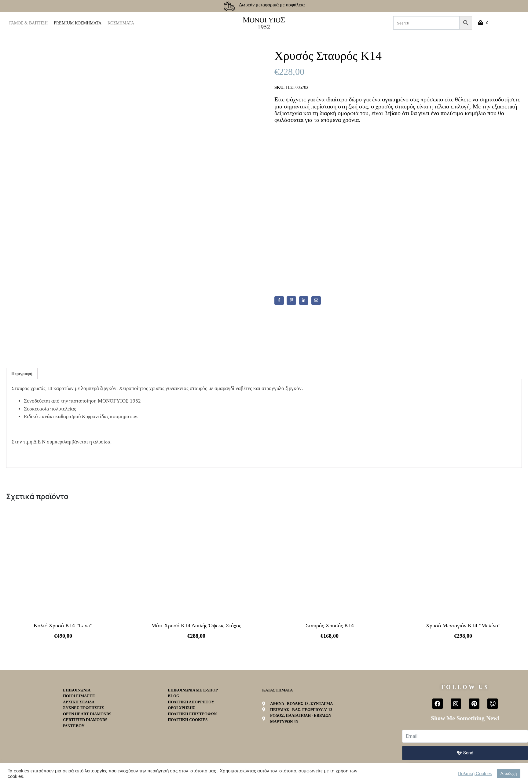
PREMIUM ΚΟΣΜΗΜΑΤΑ (77, 23)
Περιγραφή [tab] (21, 373)
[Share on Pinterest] (291, 300)
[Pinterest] (474, 703)
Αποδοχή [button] (509, 773)
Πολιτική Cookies (475, 773)
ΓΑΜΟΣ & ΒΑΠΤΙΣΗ (28, 23)
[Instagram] (456, 703)
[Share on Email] (316, 300)
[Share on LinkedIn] (304, 300)
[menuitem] (504, 23)
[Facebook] (437, 703)
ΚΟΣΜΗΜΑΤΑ (121, 23)
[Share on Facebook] (279, 300)
